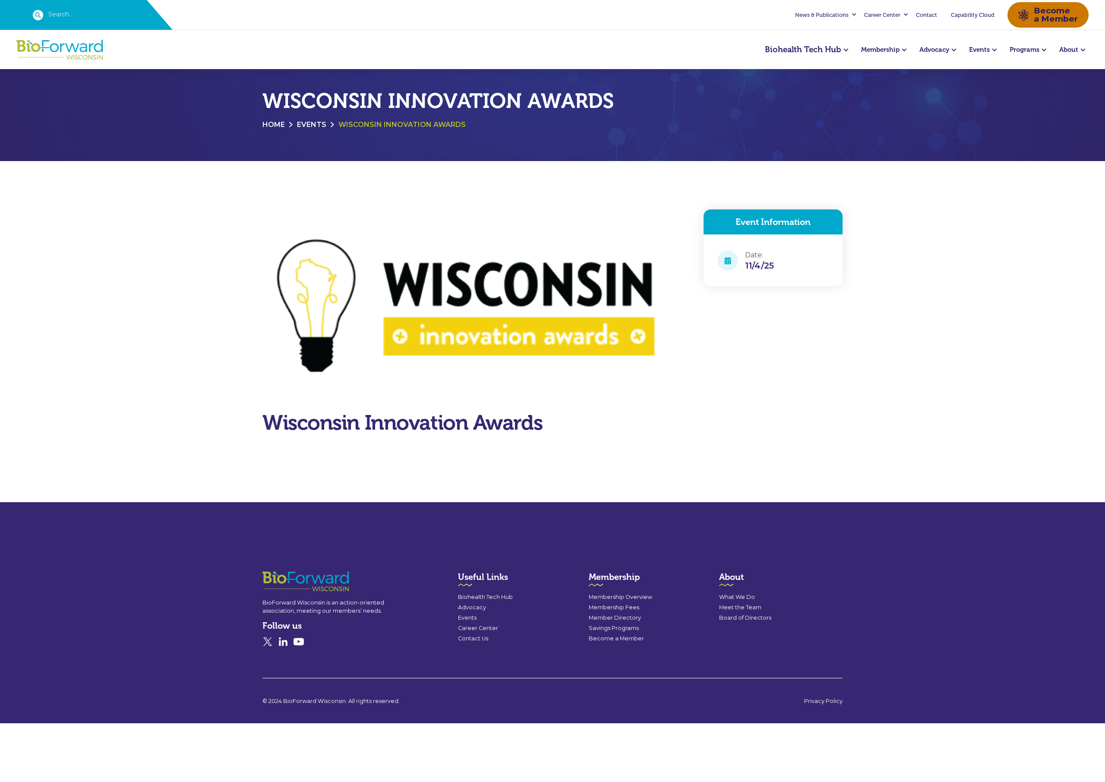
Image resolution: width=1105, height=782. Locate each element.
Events (311, 124)
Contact (926, 15)
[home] (59, 50)
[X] (267, 641)
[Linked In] (283, 641)
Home (273, 124)
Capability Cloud (972, 15)
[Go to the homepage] (290, 581)
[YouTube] (299, 641)
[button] (824, 15)
